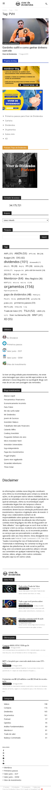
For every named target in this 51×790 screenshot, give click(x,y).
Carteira (8, 120)
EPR (6, 266)
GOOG (38, 266)
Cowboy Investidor (11, 433)
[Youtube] (3, 763)
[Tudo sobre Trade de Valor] (9, 589)
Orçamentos (10, 129)
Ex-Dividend (12, 338)
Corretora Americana (25, 606)
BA (40, 253)
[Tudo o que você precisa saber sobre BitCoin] (9, 604)
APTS (32, 254)
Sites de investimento (16, 364)
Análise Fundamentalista (11, 43)
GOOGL (8, 270)
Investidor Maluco (11, 422)
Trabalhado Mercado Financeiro (17, 426)
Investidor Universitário (13, 444)
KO (16, 274)
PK (13, 299)
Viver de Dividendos (9, 54)
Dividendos (10, 125)
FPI (29, 266)
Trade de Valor (13, 311)
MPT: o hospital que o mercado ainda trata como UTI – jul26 (23, 662)
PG (7, 299)
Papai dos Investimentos (14, 452)
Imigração (18, 270)
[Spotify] (3, 758)
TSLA (29, 310)
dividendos (16, 261)
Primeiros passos (14, 344)
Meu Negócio (33, 278)
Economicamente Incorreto (15, 403)
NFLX (16, 283)
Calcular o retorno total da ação (31, 619)
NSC (23, 283)
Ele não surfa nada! (11, 411)
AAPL (8, 253)
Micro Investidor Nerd (12, 441)
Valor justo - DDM (14, 358)
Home (4, 10)
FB (14, 266)
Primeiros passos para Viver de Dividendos (24, 116)
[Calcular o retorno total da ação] (9, 621)
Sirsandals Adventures (13, 463)
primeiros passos (24, 302)
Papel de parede (11, 291)
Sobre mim (10, 134)
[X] (3, 761)
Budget (9, 258)
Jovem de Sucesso (11, 418)
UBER (41, 311)
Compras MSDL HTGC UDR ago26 (15, 645)
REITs (8, 306)
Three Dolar (9, 467)
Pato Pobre (8, 407)
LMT (24, 274)
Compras (6, 648)
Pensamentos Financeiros (14, 399)
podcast (23, 298)
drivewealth (35, 262)
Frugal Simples (10, 456)
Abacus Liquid (9, 396)
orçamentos (19, 286)
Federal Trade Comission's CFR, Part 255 (31, 538)
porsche (35, 299)
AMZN (20, 253)
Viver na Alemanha (20, 315)
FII (21, 266)
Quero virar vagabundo (13, 459)
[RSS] (3, 755)
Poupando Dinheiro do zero (15, 437)
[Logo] (24, 4)
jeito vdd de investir (35, 270)
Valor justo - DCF (14, 351)
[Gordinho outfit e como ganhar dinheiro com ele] (25, 31)
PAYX (36, 295)
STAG (18, 307)
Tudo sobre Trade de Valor (29, 586)
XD (6, 138)
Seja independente (11, 448)
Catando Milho (10, 429)
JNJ (7, 274)
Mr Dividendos (10, 414)
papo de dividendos (17, 294)
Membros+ (13, 278)
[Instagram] (3, 753)
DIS (20, 257)
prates (8, 303)
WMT (37, 315)
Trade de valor (23, 588)
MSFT (7, 282)
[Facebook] (3, 750)
